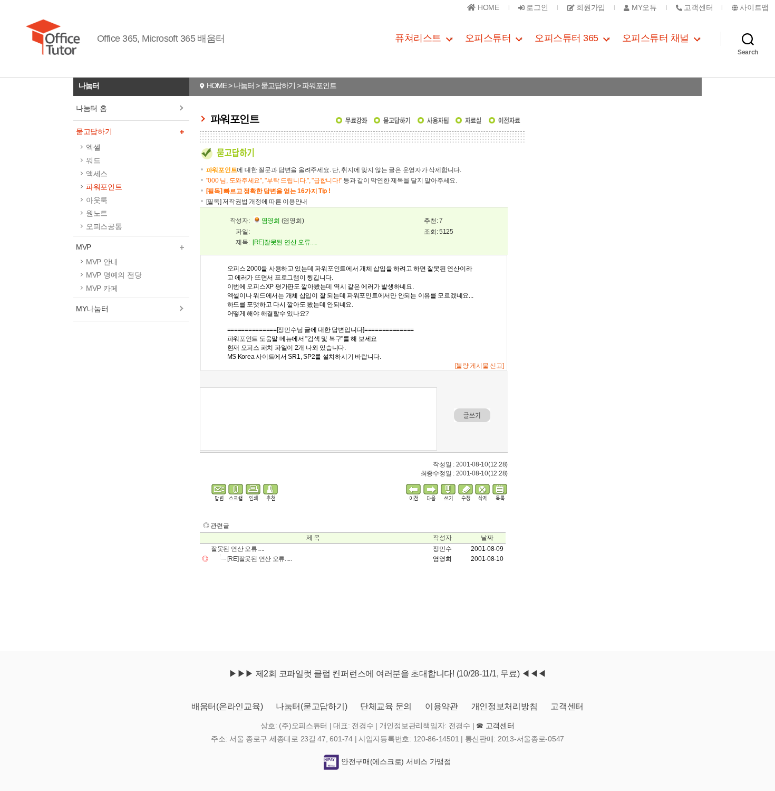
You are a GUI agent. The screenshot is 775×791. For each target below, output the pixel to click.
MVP (83, 247)
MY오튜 (642, 7)
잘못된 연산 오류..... (237, 548)
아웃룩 (97, 200)
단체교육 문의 (386, 706)
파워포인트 (104, 187)
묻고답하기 (94, 131)
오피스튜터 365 (566, 38)
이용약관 (441, 706)
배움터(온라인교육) (227, 706)
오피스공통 (104, 226)
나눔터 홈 (91, 108)
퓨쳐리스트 (418, 38)
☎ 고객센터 (495, 725)
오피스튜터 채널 (655, 38)
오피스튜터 (488, 38)
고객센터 (567, 706)
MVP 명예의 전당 (113, 275)
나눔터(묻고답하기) (311, 706)
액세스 (97, 173)
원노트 (97, 213)
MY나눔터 (92, 308)
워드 (93, 160)
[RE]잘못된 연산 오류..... (259, 559)
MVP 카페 (102, 288)
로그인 (536, 7)
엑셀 (93, 147)
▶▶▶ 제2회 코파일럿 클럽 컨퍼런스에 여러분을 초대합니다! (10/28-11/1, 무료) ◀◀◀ (387, 673)
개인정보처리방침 (504, 706)
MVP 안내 (102, 262)
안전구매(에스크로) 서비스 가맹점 (395, 761)
